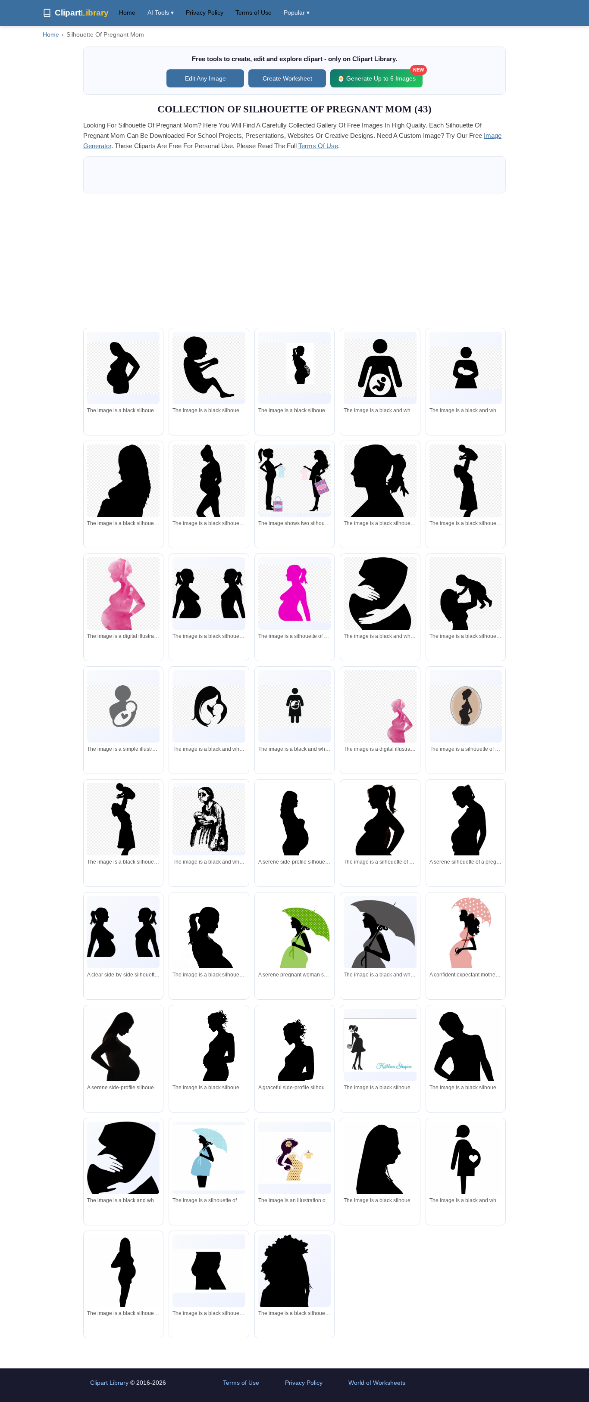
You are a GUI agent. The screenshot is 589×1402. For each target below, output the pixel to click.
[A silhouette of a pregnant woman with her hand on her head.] (208, 950)
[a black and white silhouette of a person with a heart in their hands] (465, 368)
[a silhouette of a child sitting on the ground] (208, 367)
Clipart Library (109, 1382)
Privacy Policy (204, 12)
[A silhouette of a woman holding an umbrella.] (380, 952)
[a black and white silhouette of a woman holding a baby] (294, 706)
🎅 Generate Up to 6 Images (380, 75)
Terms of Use (253, 12)
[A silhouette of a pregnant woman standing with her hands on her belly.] (123, 1277)
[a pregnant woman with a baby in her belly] (380, 368)
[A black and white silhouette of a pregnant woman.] (123, 1168)
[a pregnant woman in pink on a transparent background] (123, 600)
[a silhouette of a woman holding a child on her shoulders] (465, 486)
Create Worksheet (287, 78)
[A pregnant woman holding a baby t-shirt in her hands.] (294, 1158)
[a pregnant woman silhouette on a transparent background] (123, 368)
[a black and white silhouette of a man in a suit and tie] (380, 596)
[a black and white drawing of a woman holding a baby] (208, 819)
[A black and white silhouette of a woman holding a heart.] (465, 1163)
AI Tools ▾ (160, 12)
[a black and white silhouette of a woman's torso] (208, 1271)
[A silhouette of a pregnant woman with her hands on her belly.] (380, 831)
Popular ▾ (297, 12)
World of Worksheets (376, 1382)
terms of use (318, 145)
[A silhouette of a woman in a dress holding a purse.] (380, 1045)
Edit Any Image (205, 78)
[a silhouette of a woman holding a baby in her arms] (465, 597)
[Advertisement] (294, 260)
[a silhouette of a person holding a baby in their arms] (123, 706)
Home (127, 12)
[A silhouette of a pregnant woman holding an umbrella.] (208, 1158)
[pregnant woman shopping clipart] (294, 480)
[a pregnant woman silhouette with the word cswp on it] (294, 368)
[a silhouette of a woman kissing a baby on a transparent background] (208, 706)
